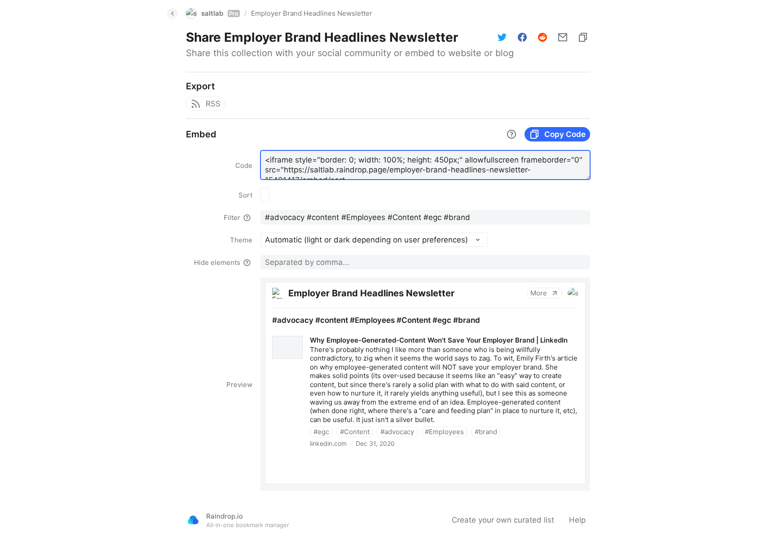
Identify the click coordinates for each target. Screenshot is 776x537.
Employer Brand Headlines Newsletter (311, 13)
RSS (213, 103)
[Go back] (172, 13)
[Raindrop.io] (193, 520)
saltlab (219, 13)
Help (577, 519)
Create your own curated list (503, 519)
